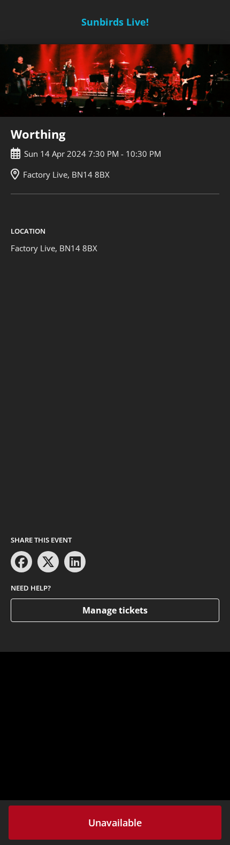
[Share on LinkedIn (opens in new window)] (75, 561)
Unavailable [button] (115, 822)
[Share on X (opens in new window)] (48, 561)
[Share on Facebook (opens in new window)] (21, 561)
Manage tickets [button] (115, 610)
